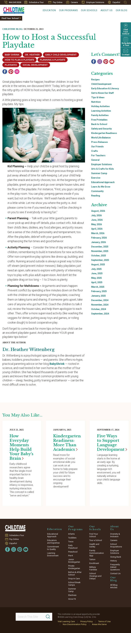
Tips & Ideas (97, 97)
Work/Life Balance (101, 137)
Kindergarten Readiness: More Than (67, 443)
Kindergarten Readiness (104, 133)
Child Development (101, 84)
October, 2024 (98, 309)
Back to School (99, 124)
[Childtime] (12, 10)
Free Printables (99, 119)
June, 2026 (97, 220)
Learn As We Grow (100, 186)
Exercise (95, 178)
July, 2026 (96, 215)
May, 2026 (96, 224)
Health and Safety (94, 545)
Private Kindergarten (74, 567)
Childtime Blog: (12, 29)
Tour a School (95, 540)
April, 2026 (96, 229)
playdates (11, 64)
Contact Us (115, 573)
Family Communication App (96, 553)
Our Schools (89, 10)
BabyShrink (57, 363)
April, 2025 (96, 282)
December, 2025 (99, 246)
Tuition (92, 559)
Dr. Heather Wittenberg (28, 349)
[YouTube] (111, 61)
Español (116, 2)
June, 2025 (97, 273)
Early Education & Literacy (105, 88)
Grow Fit (72, 599)
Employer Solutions (95, 2)
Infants (71, 534)
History (113, 560)
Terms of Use (104, 621)
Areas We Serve (99, 624)
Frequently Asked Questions (115, 567)
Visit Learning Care (66, 621)
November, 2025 (99, 251)
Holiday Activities (100, 106)
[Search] (48, 617)
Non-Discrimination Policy (74, 624)
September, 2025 (100, 260)
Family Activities (100, 115)
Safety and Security (101, 128)
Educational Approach (103, 182)
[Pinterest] (10, 71)
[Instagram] (99, 61)
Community (97, 191)
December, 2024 (99, 300)
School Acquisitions (116, 545)
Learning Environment (52, 554)
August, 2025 (98, 264)
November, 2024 (99, 304)
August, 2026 (98, 211)
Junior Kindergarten (74, 560)
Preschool (72, 552)
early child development (61, 54)
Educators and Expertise (53, 541)
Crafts (94, 151)
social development (35, 64)
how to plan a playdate (19, 59)
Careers (74, 2)
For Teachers (98, 155)
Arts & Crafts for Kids (102, 169)
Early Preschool (72, 546)
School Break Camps (74, 583)
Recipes (95, 79)
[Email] (17, 71)
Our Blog (121, 10)
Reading (95, 195)
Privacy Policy (86, 621)
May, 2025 (96, 278)
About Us (106, 10)
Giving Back (115, 557)
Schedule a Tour (36, 2)
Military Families (93, 568)
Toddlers (72, 538)
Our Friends (97, 146)
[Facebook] (4, 71)
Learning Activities (101, 111)
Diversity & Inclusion (115, 535)
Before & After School (74, 573)
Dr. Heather (32, 54)
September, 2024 (100, 313)
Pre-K (70, 555)
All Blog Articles (113, 586)
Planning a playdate (52, 59)
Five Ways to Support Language (110, 443)
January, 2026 (98, 242)
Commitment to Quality (53, 547)
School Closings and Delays (95, 576)
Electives (72, 595)
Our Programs (68, 10)
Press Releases (99, 142)
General (95, 160)
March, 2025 (97, 287)
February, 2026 (99, 237)
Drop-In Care (74, 578)
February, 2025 (99, 291)
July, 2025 (96, 269)
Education (49, 10)
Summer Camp (99, 173)
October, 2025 (98, 255)
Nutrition (96, 102)
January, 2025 (98, 295)
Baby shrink (12, 54)
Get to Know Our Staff (102, 93)
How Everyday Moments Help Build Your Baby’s (21, 447)
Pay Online (57, 2)
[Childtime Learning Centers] (15, 528)
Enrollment (94, 563)
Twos (70, 541)
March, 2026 (97, 233)
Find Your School (10, 18)
